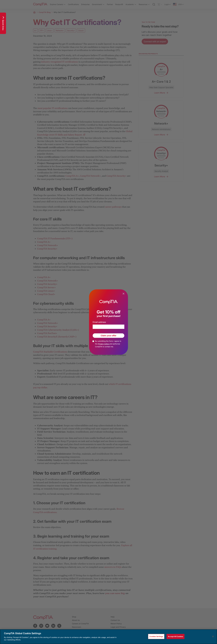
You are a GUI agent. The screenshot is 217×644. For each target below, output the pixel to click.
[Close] (213, 636)
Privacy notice (103, 344)
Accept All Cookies (175, 636)
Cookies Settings (156, 636)
